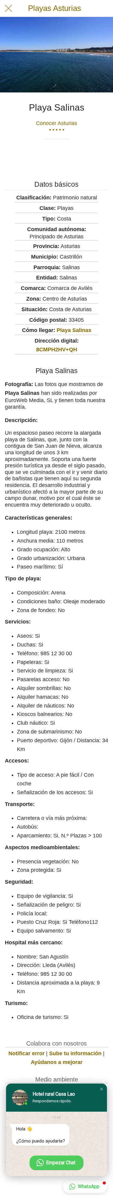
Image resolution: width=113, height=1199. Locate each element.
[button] (102, 1089)
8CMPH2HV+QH (56, 349)
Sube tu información (75, 1053)
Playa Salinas (74, 330)
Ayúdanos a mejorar (57, 1062)
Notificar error (26, 1053)
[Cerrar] (8, 8)
